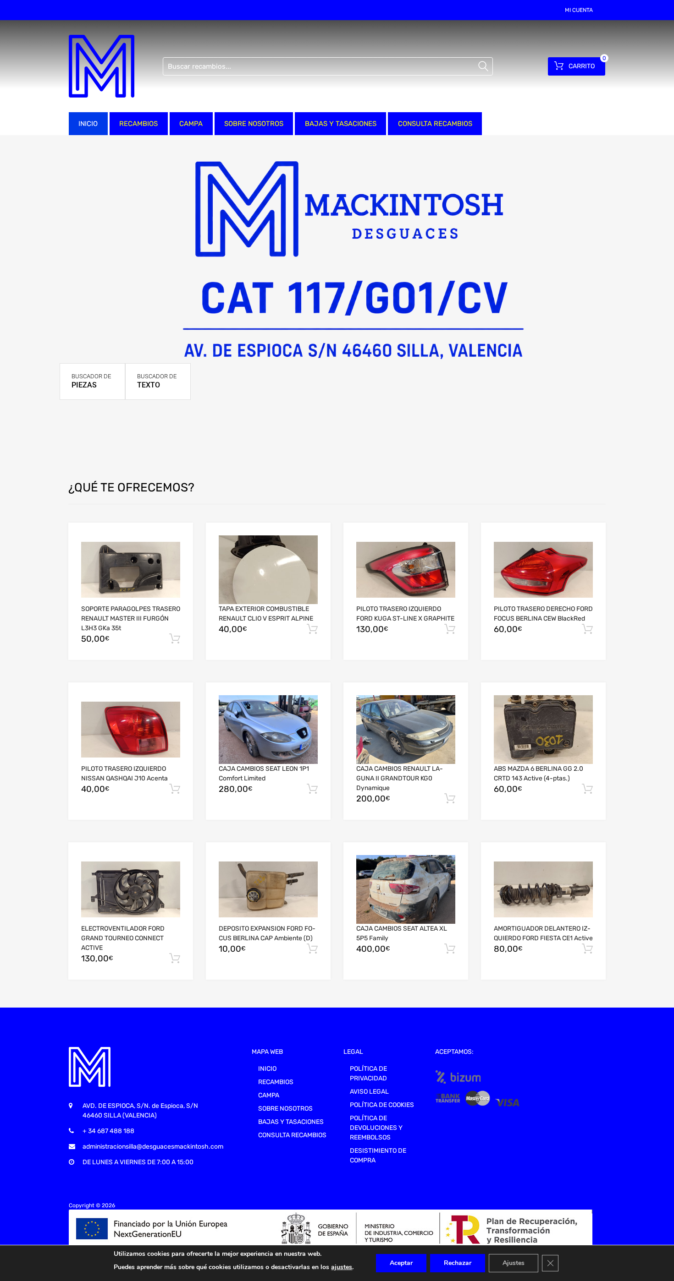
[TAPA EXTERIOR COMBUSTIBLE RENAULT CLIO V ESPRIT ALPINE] (268, 570)
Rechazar (457, 1263)
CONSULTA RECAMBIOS (435, 124)
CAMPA (191, 124)
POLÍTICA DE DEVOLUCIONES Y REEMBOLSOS (376, 1127)
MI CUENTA (579, 10)
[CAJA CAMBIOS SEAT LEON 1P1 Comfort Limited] (268, 729)
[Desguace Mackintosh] (101, 66)
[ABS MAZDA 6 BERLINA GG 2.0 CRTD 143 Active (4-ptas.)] (543, 730)
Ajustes (514, 1263)
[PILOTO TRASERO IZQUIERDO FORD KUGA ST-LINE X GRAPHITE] (405, 570)
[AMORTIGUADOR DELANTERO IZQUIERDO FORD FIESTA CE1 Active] (543, 889)
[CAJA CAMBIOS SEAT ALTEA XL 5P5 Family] (405, 889)
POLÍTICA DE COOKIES (382, 1105)
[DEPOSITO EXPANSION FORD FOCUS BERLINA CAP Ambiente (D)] (268, 889)
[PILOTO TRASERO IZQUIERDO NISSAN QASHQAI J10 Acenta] (130, 730)
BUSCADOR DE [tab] (91, 381)
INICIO (88, 124)
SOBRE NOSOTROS (253, 124)
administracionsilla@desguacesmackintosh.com (153, 1146)
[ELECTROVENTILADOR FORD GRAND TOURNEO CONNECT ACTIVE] (130, 889)
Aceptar (401, 1263)
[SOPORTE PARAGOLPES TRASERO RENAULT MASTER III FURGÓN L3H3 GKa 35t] (130, 570)
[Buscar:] (328, 66)
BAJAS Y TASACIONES (340, 124)
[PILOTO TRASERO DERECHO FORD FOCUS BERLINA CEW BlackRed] (543, 570)
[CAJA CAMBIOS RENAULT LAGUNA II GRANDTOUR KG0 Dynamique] (405, 729)
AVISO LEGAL (369, 1092)
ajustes (341, 1267)
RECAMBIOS (138, 124)
